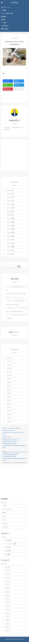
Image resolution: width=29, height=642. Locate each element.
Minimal (11, 639)
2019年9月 (9, 246)
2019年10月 (9, 243)
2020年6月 (9, 222)
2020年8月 (9, 215)
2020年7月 (9, 218)
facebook (7, 81)
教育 (3, 19)
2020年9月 (9, 211)
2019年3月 (9, 250)
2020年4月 (9, 229)
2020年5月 (9, 225)
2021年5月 (9, 200)
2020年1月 (9, 239)
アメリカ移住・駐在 (7, 13)
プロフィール (6, 7)
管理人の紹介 (4, 28)
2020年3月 (9, 232)
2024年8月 (9, 190)
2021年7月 (9, 193)
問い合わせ (5, 25)
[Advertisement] (14, 156)
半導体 (4, 10)
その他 (4, 22)
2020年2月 (9, 236)
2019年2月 (9, 254)
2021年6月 (9, 197)
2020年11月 (9, 204)
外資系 (4, 16)
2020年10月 (9, 208)
